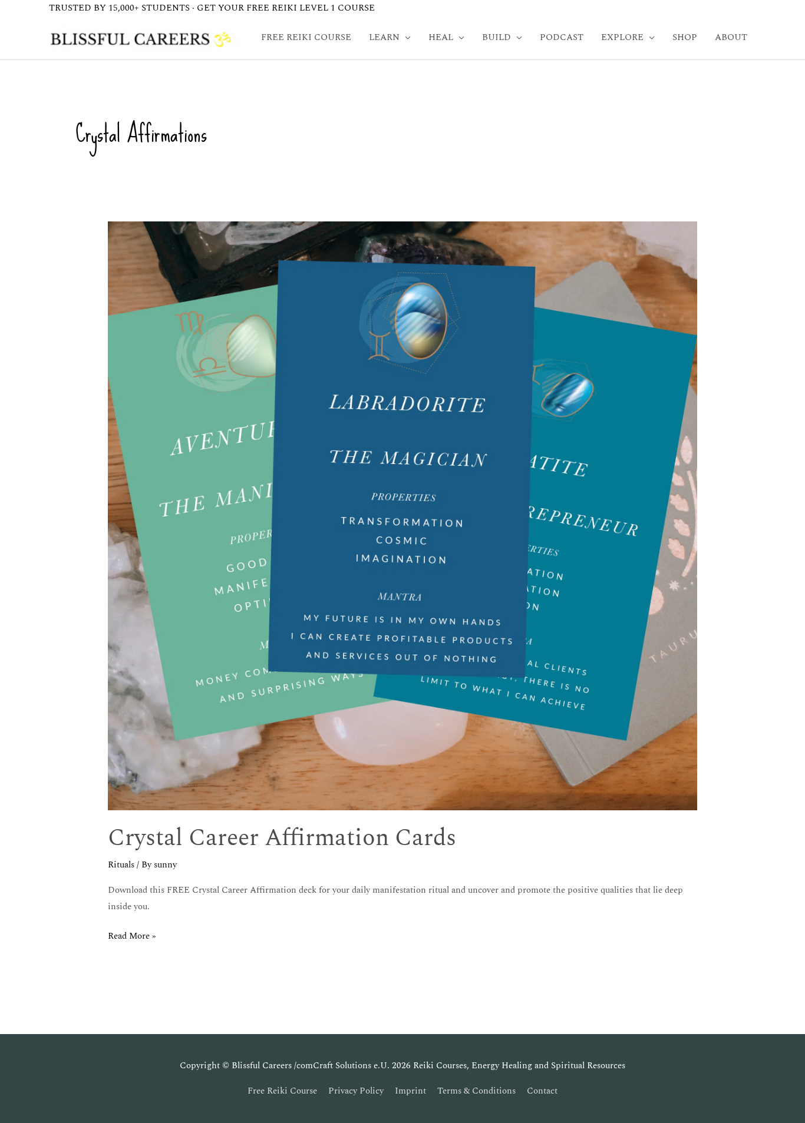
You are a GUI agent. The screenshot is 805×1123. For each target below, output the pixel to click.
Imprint (410, 1091)
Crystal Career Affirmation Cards (282, 838)
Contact (542, 1091)
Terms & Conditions (476, 1091)
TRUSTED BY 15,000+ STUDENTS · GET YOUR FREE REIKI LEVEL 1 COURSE (212, 8)
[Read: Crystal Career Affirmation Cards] (402, 515)
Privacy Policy (356, 1091)
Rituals (121, 865)
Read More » (132, 935)
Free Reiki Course (282, 1091)
